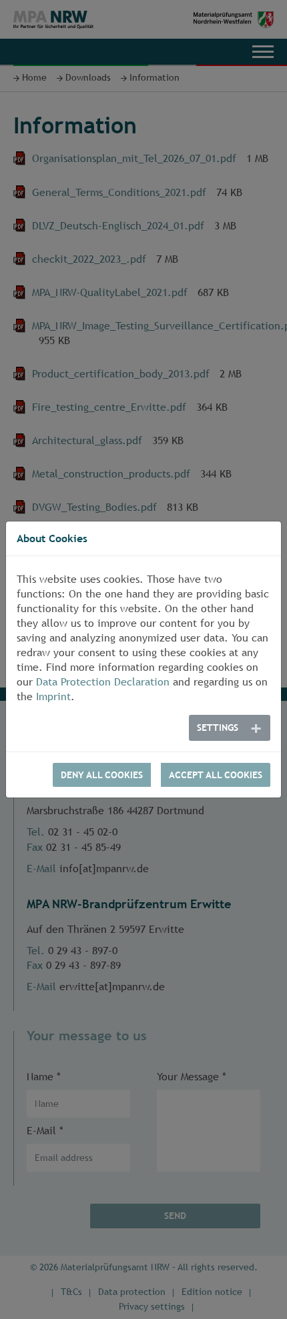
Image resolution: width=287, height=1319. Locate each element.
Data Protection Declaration (103, 682)
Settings (217, 727)
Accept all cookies (215, 775)
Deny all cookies (102, 775)
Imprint (53, 696)
